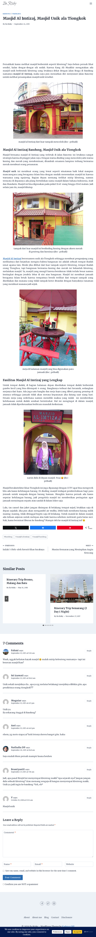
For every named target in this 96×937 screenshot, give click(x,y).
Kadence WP (68, 926)
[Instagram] (54, 903)
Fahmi (14, 650)
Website (70, 864)
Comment (10, 832)
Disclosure (66, 917)
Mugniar (16, 700)
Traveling (16, 14)
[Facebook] (42, 903)
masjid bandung (39, 537)
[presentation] (71, 588)
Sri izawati (17, 675)
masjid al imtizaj (22, 537)
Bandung (7, 14)
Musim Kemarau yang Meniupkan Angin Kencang (72, 549)
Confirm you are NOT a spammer (21, 884)
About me (37, 917)
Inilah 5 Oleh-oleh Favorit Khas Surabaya (23, 548)
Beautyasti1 (18, 769)
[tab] (43, 625)
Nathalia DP (18, 747)
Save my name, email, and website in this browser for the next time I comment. (41, 871)
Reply (89, 651)
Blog (46, 917)
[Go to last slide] (6, 599)
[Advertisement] (48, 45)
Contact (55, 917)
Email (39, 864)
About (27, 917)
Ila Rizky (8, 24)
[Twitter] (48, 903)
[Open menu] (90, 3)
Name (8, 864)
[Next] (89, 599)
